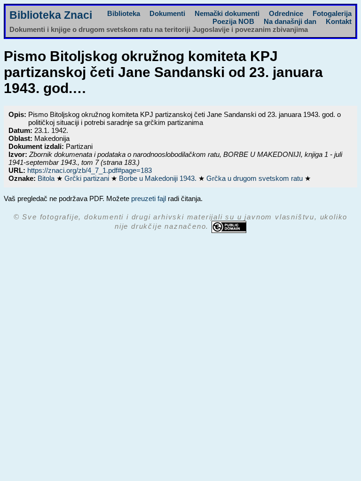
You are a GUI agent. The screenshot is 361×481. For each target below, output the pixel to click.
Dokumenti (167, 13)
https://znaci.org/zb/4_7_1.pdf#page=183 (89, 170)
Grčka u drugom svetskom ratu (255, 178)
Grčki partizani (87, 178)
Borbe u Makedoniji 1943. (158, 178)
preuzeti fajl (148, 198)
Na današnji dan (290, 21)
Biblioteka (123, 13)
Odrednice (286, 13)
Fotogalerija (332, 13)
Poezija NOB (233, 21)
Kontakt (339, 21)
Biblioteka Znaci (50, 15)
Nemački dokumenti (227, 13)
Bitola (47, 178)
